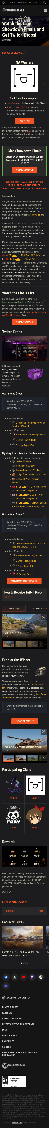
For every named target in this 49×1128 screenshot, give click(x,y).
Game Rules (8, 1041)
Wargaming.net (17, 1123)
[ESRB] (14, 1081)
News (11, 19)
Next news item (42, 911)
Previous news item (9, 911)
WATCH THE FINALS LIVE (19, 182)
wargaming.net (14, 1066)
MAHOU (35, 827)
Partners (7, 1013)
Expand (7, 596)
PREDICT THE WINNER (28, 185)
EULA (4, 1030)
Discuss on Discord (12, 53)
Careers (6, 1047)
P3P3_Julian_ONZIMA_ (18, 107)
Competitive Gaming (22, 19)
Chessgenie (8, 302)
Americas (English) (16, 997)
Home (4, 19)
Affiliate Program (12, 1018)
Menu (45, 10)
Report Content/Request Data (18, 1024)
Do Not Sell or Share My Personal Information (20, 1053)
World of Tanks (13, 10)
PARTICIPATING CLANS (15, 188)
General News (7, 956)
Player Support (10, 1007)
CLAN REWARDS (37, 188)
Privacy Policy (9, 1035)
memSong (12, 103)
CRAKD (13, 798)
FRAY (13, 827)
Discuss (27, 956)
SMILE (35, 798)
